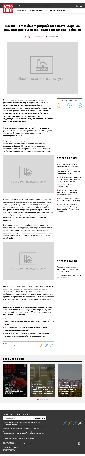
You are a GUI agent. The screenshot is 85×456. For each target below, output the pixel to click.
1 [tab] (38, 399)
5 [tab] (47, 399)
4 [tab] (44, 399)
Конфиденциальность (8, 449)
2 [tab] (40, 399)
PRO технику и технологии (38, 11)
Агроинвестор (21, 11)
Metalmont (15, 130)
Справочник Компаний (57, 11)
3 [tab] (42, 399)
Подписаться (40, 418)
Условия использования (9, 450)
